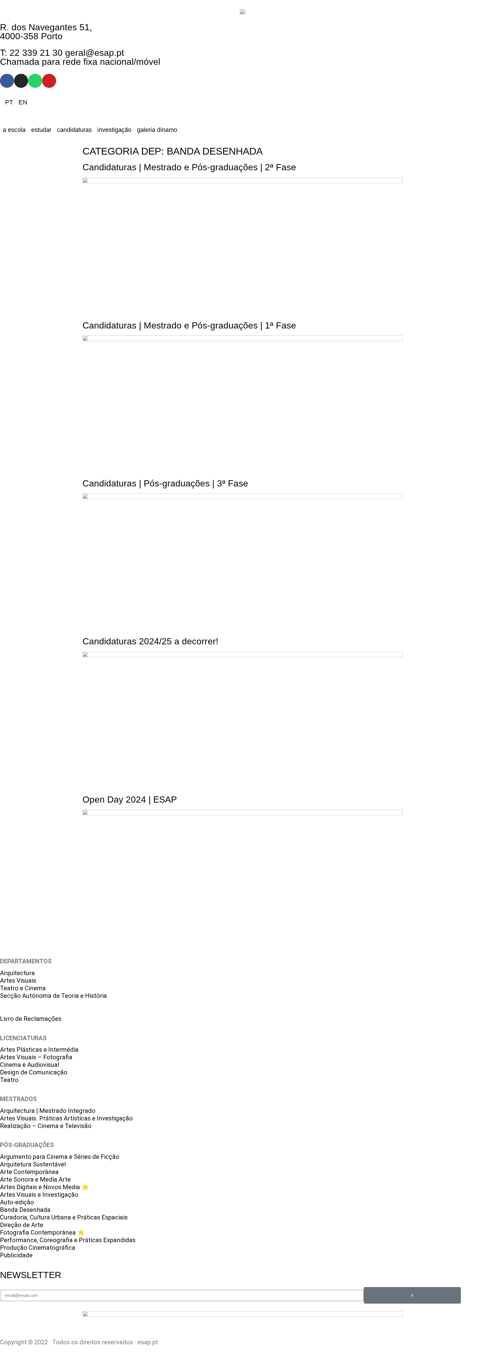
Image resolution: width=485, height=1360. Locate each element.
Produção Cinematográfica (37, 1247)
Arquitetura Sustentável (33, 1164)
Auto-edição (17, 1202)
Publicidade (16, 1255)
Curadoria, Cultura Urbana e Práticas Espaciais (64, 1217)
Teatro (9, 1079)
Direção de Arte (21, 1224)
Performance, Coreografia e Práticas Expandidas (68, 1240)
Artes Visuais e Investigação (39, 1194)
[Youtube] (49, 81)
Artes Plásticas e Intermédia (39, 1049)
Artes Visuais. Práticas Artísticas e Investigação (66, 1118)
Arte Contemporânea (29, 1171)
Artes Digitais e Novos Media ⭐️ (44, 1187)
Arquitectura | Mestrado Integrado (47, 1110)
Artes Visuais (18, 980)
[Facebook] (7, 81)
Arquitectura (17, 973)
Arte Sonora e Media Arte (35, 1179)
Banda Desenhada (25, 1209)
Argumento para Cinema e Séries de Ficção (59, 1156)
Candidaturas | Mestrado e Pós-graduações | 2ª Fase (189, 167)
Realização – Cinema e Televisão (45, 1125)
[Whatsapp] (35, 81)
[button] (14, 130)
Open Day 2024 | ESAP (130, 799)
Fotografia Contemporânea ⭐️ (42, 1232)
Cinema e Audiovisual (29, 1064)
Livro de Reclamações (30, 1018)
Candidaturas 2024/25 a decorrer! (150, 641)
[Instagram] (21, 81)
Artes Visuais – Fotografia (36, 1057)
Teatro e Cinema (23, 988)
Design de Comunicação (33, 1072)
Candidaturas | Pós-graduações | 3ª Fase (165, 483)
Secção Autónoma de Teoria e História (53, 995)
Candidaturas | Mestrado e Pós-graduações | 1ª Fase (189, 325)
